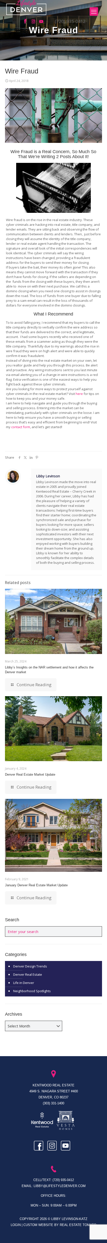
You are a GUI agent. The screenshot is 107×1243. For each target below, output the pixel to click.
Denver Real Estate (27, 974)
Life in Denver (23, 982)
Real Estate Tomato (78, 1225)
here (79, 393)
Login (16, 1225)
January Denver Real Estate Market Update (36, 885)
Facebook (26, 21)
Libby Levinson (48, 476)
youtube (41, 21)
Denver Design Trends (30, 966)
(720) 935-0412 (70, 21)
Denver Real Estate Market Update (30, 774)
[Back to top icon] (97, 1233)
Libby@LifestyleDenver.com (60, 1186)
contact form (20, 427)
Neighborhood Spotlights (32, 991)
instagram (34, 21)
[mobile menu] (94, 11)
